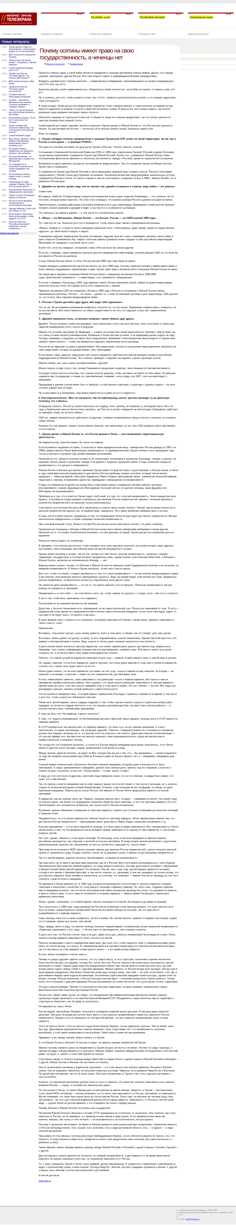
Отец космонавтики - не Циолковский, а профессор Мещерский (21, 158)
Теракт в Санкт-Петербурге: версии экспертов (22, 196)
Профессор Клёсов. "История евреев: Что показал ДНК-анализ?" (19, 75)
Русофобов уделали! (152, 16)
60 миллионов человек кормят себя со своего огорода (19, 176)
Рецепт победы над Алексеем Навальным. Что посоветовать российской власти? (21, 128)
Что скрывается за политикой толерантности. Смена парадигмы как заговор (21, 167)
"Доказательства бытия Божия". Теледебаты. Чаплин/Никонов (22, 62)
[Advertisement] (106, 1193)
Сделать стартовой (12, 34)
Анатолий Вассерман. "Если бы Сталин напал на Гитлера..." (22, 120)
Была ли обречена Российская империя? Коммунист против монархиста (19, 225)
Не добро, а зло (100, 16)
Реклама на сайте (147, 34)
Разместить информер (101, 34)
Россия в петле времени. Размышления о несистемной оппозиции (20, 203)
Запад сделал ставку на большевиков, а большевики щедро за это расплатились (22, 49)
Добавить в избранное (52, 34)
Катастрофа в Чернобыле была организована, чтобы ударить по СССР (21, 216)
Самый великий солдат (20, 135)
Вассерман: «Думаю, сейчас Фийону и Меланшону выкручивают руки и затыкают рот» (22, 142)
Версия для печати (56, 64)
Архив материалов (9, 233)
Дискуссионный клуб (199, 34)
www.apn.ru (45, 1181)
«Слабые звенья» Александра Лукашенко (20, 95)
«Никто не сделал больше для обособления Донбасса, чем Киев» (22, 112)
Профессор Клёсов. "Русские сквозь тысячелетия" (18, 89)
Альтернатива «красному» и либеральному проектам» (22, 191)
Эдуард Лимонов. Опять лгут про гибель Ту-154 (22, 209)
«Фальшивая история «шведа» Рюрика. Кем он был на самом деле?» (20, 184)
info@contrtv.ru (192, 1219)
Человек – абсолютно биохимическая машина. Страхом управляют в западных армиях (20, 103)
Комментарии (76, 64)
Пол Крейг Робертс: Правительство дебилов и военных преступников (21, 151)
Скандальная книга (201, 16)
